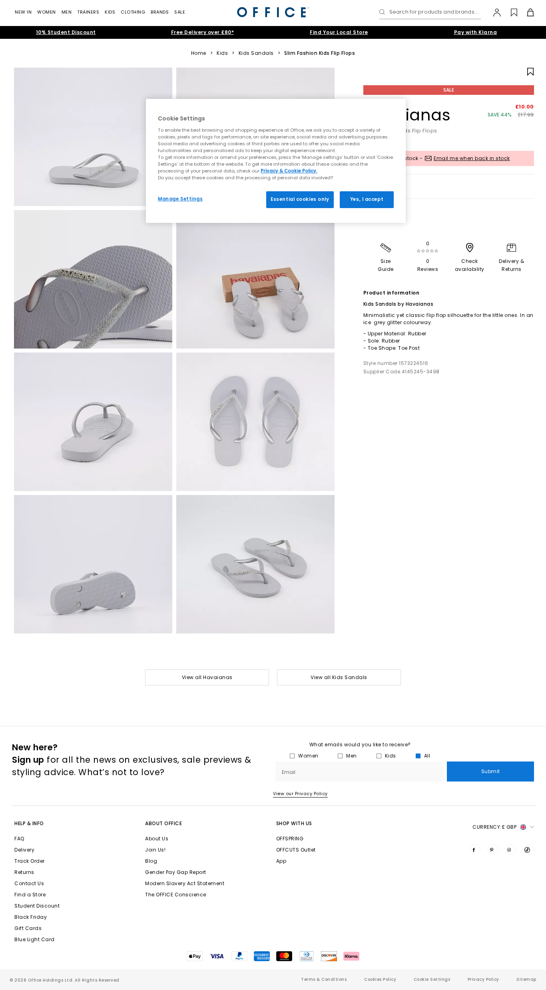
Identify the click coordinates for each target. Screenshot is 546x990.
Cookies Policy (380, 979)
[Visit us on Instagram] (511, 849)
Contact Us (29, 883)
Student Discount (37, 905)
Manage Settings (180, 199)
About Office (163, 823)
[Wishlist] (509, 12)
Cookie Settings (432, 979)
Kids (110, 12)
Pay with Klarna (475, 32)
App (281, 861)
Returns (24, 872)
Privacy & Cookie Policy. (289, 171)
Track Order (29, 861)
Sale (179, 12)
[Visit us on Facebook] (475, 849)
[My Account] (493, 12)
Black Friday (30, 917)
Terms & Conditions (324, 979)
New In (23, 12)
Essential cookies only (300, 199)
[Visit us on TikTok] (529, 849)
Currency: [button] (494, 827)
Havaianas (407, 115)
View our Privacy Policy (300, 793)
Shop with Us (294, 823)
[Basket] (526, 12)
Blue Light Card (34, 939)
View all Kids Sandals (339, 677)
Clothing (133, 12)
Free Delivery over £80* (202, 32)
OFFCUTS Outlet (296, 849)
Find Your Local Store (339, 32)
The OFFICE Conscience (175, 894)
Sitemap (526, 979)
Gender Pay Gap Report (175, 872)
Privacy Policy (483, 979)
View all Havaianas (207, 677)
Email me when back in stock (472, 158)
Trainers (88, 12)
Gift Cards (28, 928)
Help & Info (29, 823)
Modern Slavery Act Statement (184, 883)
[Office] (273, 12)
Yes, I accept (366, 199)
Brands (160, 12)
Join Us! (155, 849)
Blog (151, 861)
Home (198, 53)
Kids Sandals (256, 53)
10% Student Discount (66, 32)
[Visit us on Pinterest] (493, 849)
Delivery (24, 849)
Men (67, 12)
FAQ (19, 838)
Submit (490, 771)
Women (46, 12)
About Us (156, 838)
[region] (276, 161)
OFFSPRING (290, 838)
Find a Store (30, 894)
